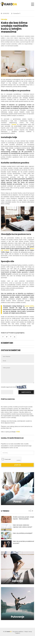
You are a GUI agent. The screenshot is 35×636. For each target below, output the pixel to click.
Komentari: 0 (16, 13)
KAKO (9, 631)
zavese (14, 124)
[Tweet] (7, 337)
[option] (17, 519)
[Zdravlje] (17, 568)
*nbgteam (17, 633)
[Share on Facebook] (3, 337)
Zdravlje (4, 19)
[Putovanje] (17, 603)
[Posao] (17, 488)
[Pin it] (11, 337)
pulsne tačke (29, 306)
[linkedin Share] (15, 337)
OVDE (18, 432)
